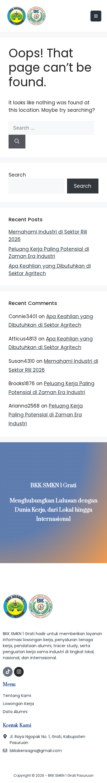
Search (17, 174)
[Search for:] (51, 127)
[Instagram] (19, 672)
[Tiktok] (8, 672)
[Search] (17, 141)
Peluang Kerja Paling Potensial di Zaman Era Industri (49, 253)
